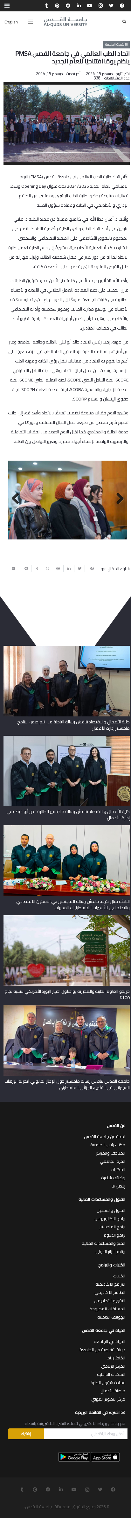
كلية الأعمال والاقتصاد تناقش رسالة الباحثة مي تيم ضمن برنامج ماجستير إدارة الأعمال (73, 725)
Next (17, 499)
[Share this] (90, 568)
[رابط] (65, 22)
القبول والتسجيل (111, 1210)
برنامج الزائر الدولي (110, 1251)
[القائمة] (30, 22)
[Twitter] (111, 5)
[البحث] (124, 21)
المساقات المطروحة (107, 1309)
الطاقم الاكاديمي (109, 1292)
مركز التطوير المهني (108, 1399)
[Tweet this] (79, 568)
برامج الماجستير (112, 1227)
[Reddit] (68, 5)
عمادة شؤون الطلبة (108, 1382)
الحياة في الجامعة (109, 1341)
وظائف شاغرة (113, 1177)
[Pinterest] (57, 5)
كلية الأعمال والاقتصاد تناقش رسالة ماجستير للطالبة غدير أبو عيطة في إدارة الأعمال (68, 814)
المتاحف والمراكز (110, 1153)
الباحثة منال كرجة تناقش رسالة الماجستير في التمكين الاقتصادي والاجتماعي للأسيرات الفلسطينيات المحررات (73, 904)
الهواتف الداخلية (111, 1317)
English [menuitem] (11, 22)
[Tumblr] (46, 5)
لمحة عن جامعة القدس (104, 1136)
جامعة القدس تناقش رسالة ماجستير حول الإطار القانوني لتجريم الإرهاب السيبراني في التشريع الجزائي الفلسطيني (66, 1084)
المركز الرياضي (113, 1366)
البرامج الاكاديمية (110, 1284)
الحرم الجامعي (112, 1161)
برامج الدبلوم (114, 1235)
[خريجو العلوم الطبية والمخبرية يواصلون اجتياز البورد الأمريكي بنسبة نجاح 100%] (66, 917)
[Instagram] (100, 5)
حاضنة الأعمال (112, 1391)
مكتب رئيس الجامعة (107, 1145)
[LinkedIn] (78, 5)
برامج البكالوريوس (109, 1218)
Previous (117, 499)
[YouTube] (89, 5)
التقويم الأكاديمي (109, 1300)
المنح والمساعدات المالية (103, 1243)
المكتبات (118, 1169)
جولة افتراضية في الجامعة (102, 1349)
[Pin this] (58, 568)
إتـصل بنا (118, 1186)
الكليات (119, 1276)
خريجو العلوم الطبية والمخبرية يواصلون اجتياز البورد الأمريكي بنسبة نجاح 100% (67, 994)
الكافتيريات (116, 1358)
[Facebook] (122, 5)
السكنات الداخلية (111, 1374)
